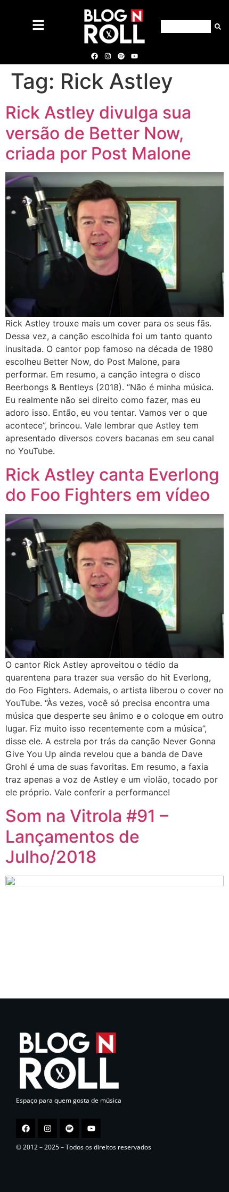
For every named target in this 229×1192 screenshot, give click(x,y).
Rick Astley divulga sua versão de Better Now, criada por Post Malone (98, 133)
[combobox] (186, 26)
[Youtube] (135, 56)
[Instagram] (107, 56)
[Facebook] (94, 56)
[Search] (216, 26)
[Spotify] (121, 56)
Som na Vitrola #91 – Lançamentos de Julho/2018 (86, 836)
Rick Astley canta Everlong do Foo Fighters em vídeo (112, 484)
